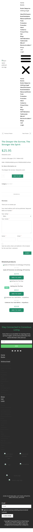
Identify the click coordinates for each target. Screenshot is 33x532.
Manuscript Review (25, 18)
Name (4, 236)
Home (22, 3)
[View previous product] (3, 133)
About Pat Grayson (25, 14)
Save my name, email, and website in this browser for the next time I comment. (16, 247)
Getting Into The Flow (16, 286)
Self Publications (25, 38)
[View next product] (30, 133)
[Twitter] (15, 351)
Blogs (22, 36)
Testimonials (24, 40)
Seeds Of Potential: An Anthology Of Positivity (16, 270)
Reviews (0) (17, 194)
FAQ (21, 34)
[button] (25, 64)
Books (22, 5)
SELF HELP (9, 184)
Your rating (5, 213)
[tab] (16, 194)
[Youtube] (20, 351)
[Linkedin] (17, 351)
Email (19, 236)
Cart (21, 49)
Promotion (23, 25)
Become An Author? (25, 45)
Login (22, 52)
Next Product (26, 133)
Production (23, 23)
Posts (22, 21)
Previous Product (8, 133)
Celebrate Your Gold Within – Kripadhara (16, 302)
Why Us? (22, 43)
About (22, 27)
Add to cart (17, 176)
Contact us (23, 29)
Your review (5, 219)
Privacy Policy (24, 32)
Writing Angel (24, 11)
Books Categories (25, 8)
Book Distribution (25, 16)
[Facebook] (12, 351)
